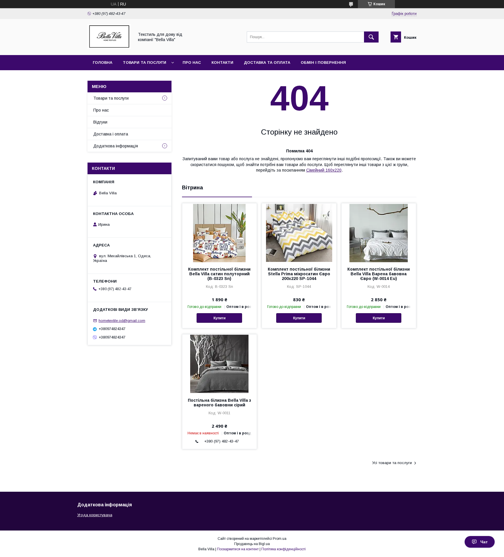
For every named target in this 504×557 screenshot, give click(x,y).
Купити (219, 318)
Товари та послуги (144, 62)
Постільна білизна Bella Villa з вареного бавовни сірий (219, 402)
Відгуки (100, 122)
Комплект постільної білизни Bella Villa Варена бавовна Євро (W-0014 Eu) (378, 274)
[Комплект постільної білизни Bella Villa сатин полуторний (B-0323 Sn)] (219, 232)
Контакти (222, 62)
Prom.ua (279, 539)
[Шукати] (371, 37)
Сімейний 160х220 (324, 170)
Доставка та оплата (267, 62)
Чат (484, 542)
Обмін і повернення (323, 62)
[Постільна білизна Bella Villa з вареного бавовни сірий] (219, 363)
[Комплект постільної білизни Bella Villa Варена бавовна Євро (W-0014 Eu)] (379, 232)
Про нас (192, 62)
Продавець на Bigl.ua (252, 544)
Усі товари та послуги (392, 463)
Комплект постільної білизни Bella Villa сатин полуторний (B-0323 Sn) (219, 274)
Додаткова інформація (115, 146)
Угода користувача (94, 515)
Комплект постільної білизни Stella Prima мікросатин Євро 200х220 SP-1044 (299, 274)
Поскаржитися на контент (238, 549)
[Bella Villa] (109, 47)
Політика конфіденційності (283, 549)
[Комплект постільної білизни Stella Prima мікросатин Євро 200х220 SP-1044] (299, 232)
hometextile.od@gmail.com (122, 320)
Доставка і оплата (110, 134)
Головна (102, 62)
